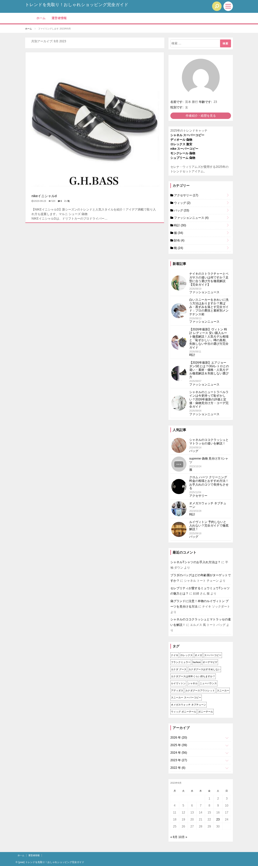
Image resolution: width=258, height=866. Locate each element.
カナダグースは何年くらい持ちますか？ (193, 676)
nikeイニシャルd (44, 196)
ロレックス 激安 (181, 144)
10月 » (182, 837)
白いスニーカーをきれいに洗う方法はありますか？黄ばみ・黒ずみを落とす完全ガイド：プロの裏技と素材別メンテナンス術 (209, 307)
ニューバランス (208, 683)
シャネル (193, 683)
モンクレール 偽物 (182, 153)
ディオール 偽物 (181, 139)
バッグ (181, 210)
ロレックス (186, 655)
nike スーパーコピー (184, 148)
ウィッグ (181, 202)
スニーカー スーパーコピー (186, 697)
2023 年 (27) (178, 760)
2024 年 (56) (178, 752)
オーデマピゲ (210, 662)
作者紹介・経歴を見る (201, 115)
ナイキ (174, 655)
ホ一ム (41, 18)
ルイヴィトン (178, 683)
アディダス (177, 690)
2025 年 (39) (178, 745)
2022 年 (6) (177, 767)
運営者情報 (59, 18)
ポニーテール (205, 711)
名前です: (176, 101)
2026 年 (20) (178, 737)
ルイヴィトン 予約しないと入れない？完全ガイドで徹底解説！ (209, 525)
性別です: (176, 107)
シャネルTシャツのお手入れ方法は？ (195, 562)
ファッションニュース (191, 217)
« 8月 (174, 837)
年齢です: (205, 101)
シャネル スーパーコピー (187, 135)
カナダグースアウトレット (200, 690)
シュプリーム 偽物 (182, 157)
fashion (197, 662)
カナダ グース (178, 669)
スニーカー (223, 690)
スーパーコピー (212, 655)
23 (218, 819)
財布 (178, 240)
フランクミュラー (181, 662)
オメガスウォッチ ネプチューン (188, 704)
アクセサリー (185, 195)
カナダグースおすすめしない (204, 669)
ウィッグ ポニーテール (183, 711)
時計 (179, 225)
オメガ (198, 655)
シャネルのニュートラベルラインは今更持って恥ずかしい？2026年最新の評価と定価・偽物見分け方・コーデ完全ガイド (209, 399)
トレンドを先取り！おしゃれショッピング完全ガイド (76, 4)
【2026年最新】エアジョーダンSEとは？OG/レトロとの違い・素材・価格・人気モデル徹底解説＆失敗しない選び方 (209, 370)
